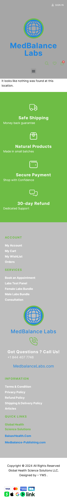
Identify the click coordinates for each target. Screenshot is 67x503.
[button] (33, 71)
